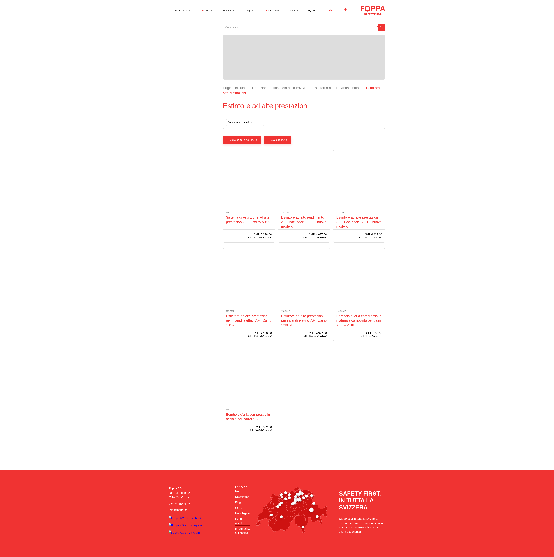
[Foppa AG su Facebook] (185, 518)
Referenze (228, 10)
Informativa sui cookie (242, 530)
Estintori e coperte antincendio (336, 88)
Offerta (208, 10)
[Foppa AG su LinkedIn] (184, 532)
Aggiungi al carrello (228, 236)
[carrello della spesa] (330, 10)
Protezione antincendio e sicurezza (278, 88)
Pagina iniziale (182, 10)
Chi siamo (273, 10)
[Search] (381, 27)
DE (308, 10)
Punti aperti (238, 521)
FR (313, 10)
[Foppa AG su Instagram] (185, 525)
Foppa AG (373, 10)
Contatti (294, 10)
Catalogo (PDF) (279, 140)
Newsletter (242, 496)
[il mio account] (345, 10)
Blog (238, 502)
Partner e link (241, 489)
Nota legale (242, 513)
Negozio (249, 10)
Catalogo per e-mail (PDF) (243, 140)
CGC (238, 507)
